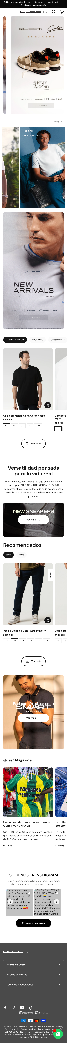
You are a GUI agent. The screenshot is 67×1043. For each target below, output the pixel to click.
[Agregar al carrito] (47, 405)
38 (46, 640)
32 (22, 640)
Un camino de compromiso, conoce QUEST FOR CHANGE (26, 823)
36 (38, 640)
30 (14, 640)
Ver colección (25, 135)
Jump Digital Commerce (35, 1037)
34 (30, 640)
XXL (38, 425)
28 (6, 640)
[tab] (15, 340)
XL (30, 425)
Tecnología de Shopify (37, 1034)
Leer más (7, 845)
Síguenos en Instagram (33, 923)
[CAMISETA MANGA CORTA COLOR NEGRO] (28, 379)
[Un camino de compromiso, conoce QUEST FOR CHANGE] (28, 792)
